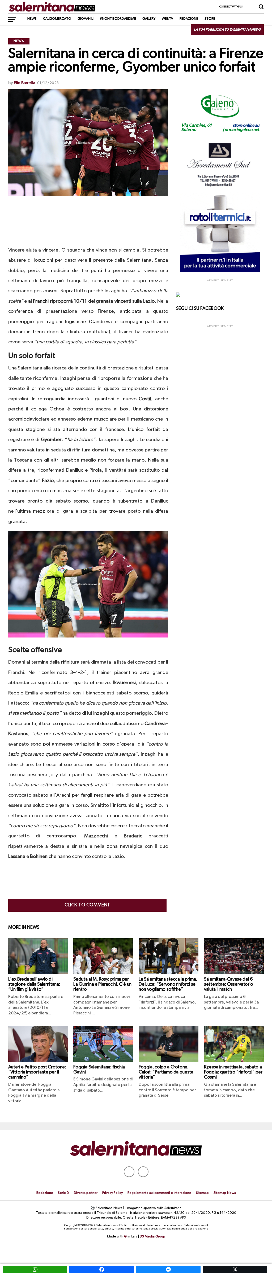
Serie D (63, 1193)
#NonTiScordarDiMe (118, 18)
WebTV (167, 18)
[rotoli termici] (220, 271)
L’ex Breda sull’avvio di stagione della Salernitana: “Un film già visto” (34, 984)
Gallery (148, 18)
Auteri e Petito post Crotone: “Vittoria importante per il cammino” (37, 1072)
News (32, 18)
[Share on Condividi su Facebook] (101, 1269)
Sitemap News (225, 1193)
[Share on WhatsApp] (35, 1269)
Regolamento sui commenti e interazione (159, 1193)
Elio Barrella (24, 83)
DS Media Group (152, 1236)
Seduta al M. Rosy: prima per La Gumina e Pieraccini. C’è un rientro (102, 984)
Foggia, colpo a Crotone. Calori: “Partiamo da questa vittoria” (166, 1072)
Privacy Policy (112, 1193)
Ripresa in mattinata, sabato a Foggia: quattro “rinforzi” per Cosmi (233, 1072)
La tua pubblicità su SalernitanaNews (227, 29)
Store (210, 18)
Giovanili (86, 18)
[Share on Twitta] (235, 1269)
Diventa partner (85, 1193)
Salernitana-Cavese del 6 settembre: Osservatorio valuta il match (228, 984)
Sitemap (202, 1193)
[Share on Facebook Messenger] (168, 1269)
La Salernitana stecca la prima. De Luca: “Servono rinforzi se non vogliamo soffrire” (168, 984)
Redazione (189, 18)
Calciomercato (57, 18)
